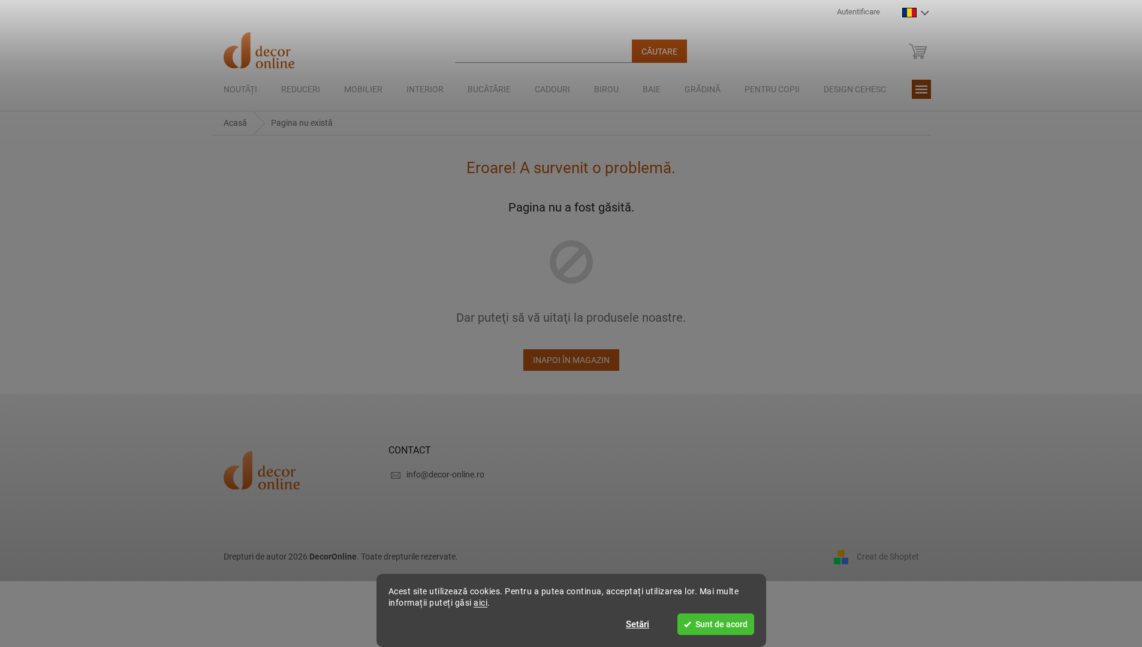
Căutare (659, 51)
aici (480, 602)
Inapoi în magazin (571, 360)
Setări (637, 624)
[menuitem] (240, 89)
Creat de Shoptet (888, 556)
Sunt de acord (721, 624)
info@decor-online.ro (445, 474)
